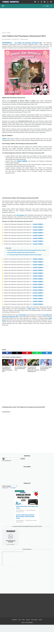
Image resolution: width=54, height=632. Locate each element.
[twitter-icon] (38, 1)
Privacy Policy (34, 619)
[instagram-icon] (41, 1)
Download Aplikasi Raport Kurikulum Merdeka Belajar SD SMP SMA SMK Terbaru (25, 516)
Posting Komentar (24, 39)
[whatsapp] (37, 353)
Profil (19, 619)
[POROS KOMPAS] (11, 1)
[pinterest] (27, 353)
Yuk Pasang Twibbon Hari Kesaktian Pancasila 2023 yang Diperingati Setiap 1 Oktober (26, 250)
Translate (13, 487)
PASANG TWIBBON (22, 161)
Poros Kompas (20, 215)
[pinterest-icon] (51, 1)
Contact (40, 619)
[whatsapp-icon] (48, 1)
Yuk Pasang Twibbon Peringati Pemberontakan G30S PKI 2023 (21, 252)
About (23, 619)
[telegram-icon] (45, 1)
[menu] (3, 6)
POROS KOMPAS (29, 622)
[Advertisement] (27, 20)
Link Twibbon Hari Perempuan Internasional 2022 (28, 42)
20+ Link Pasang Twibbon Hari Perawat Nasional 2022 (20, 369)
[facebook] (7, 353)
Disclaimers (14, 619)
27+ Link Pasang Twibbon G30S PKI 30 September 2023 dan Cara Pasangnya (24, 254)
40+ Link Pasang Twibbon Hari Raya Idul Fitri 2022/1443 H (46, 369)
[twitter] (17, 353)
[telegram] (47, 353)
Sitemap (28, 619)
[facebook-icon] (35, 1)
